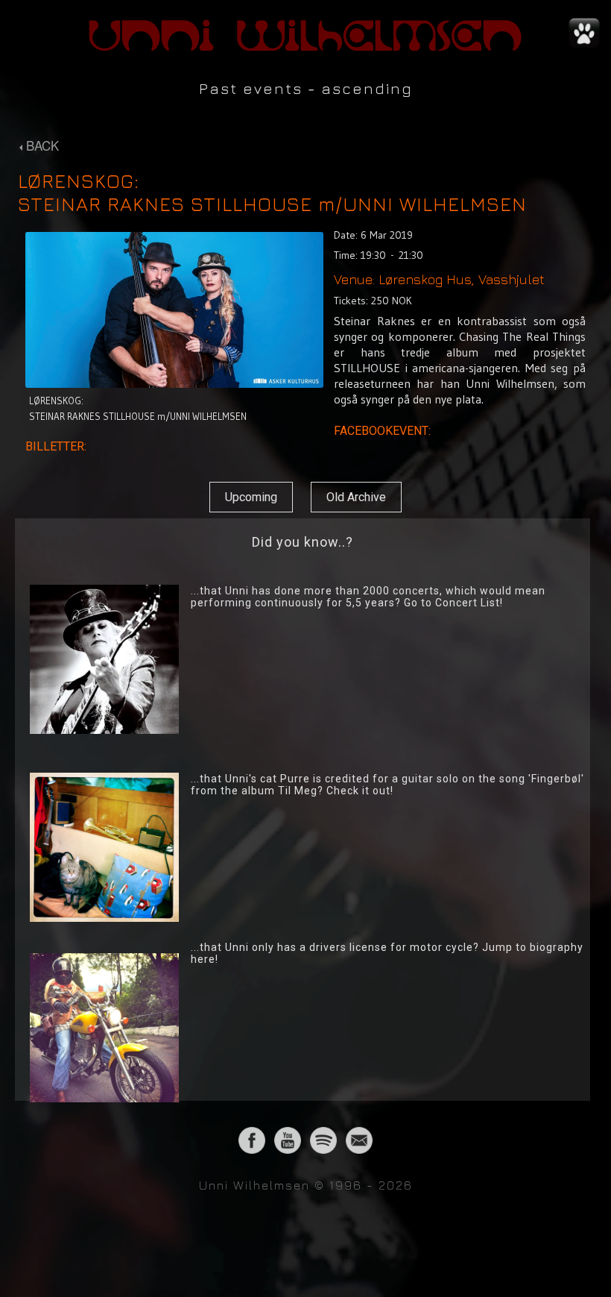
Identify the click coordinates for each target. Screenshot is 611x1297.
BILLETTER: (57, 446)
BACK (40, 145)
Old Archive (356, 497)
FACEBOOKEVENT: (384, 431)
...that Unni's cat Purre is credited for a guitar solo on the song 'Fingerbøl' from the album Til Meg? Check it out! (387, 785)
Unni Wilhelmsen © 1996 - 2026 (306, 1185)
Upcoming (251, 497)
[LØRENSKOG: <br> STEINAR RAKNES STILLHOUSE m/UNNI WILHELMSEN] (174, 384)
